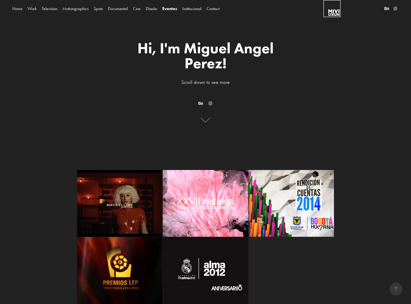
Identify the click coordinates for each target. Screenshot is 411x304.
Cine (137, 8)
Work (32, 8)
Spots (98, 8)
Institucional (191, 8)
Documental (118, 8)
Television (49, 8)
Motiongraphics (76, 8)
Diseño (151, 8)
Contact (213, 8)
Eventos (169, 8)
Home (17, 8)
